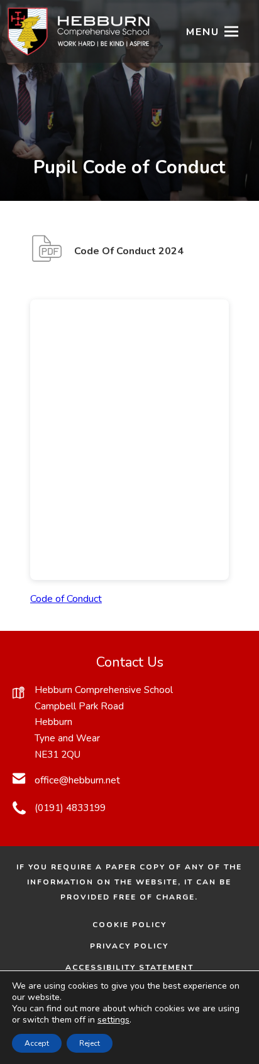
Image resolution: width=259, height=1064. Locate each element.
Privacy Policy (129, 946)
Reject (89, 1043)
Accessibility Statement (129, 967)
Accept (37, 1043)
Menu (202, 32)
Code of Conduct (66, 599)
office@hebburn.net (77, 780)
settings (113, 1020)
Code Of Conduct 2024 (129, 257)
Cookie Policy (129, 925)
